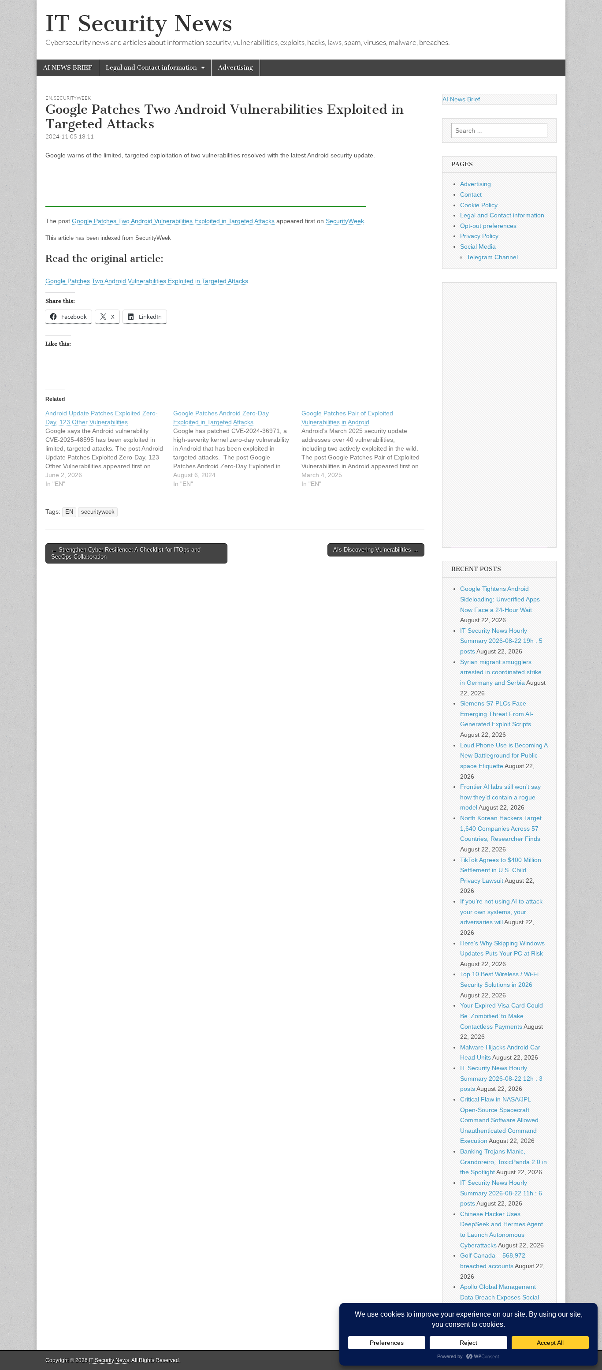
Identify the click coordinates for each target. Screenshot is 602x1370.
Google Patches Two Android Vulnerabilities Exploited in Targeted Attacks (173, 220)
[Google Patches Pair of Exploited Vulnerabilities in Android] (365, 448)
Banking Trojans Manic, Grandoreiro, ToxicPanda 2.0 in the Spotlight (503, 1162)
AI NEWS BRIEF (67, 67)
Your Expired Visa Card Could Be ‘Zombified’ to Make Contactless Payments (501, 1016)
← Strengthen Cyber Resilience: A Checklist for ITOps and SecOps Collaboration (126, 553)
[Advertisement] (205, 187)
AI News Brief (461, 99)
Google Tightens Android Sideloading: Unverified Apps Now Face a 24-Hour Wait (500, 599)
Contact (471, 194)
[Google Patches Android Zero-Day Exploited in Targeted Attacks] (237, 448)
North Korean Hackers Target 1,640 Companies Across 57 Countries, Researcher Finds (501, 828)
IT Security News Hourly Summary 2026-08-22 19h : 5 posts (501, 641)
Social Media (478, 246)
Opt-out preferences (488, 225)
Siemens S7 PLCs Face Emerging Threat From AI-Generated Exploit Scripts (496, 714)
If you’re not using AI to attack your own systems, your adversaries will (501, 912)
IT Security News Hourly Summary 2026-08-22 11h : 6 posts (501, 1193)
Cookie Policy (479, 205)
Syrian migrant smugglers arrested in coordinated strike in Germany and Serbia (501, 672)
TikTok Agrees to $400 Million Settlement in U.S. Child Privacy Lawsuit (500, 870)
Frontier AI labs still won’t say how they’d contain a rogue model (500, 797)
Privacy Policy (479, 235)
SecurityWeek (345, 220)
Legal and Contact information (151, 67)
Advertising (235, 67)
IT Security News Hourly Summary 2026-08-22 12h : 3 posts (501, 1078)
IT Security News (138, 23)
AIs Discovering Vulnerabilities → (376, 549)
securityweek (72, 98)
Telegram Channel (492, 257)
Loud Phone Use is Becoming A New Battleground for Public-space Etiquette (503, 755)
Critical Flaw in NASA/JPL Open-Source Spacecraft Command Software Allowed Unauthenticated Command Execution (499, 1120)
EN (48, 98)
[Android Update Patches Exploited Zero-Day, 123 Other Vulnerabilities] (109, 448)
